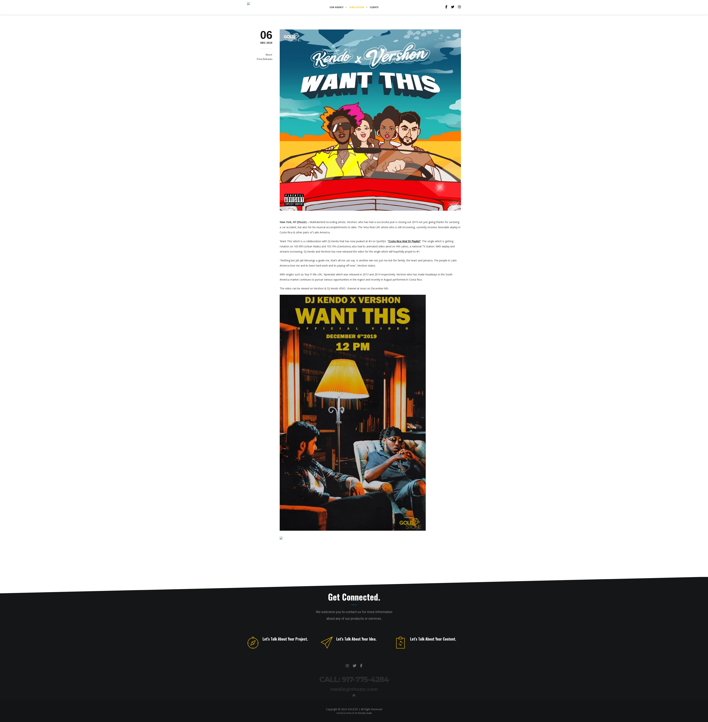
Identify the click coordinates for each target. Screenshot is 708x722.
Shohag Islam (365, 713)
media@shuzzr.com (354, 689)
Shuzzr (269, 54)
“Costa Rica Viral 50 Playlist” (404, 241)
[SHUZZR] (347, 665)
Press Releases (264, 59)
